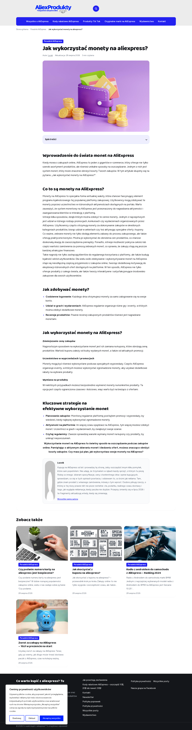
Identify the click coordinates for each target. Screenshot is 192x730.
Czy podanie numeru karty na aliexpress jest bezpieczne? (36, 571)
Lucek (50, 55)
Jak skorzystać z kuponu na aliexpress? (86, 571)
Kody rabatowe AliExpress (66, 21)
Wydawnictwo (146, 21)
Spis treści (50, 139)
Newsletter (88, 697)
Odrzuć (32, 718)
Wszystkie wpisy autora (67, 499)
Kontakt (162, 21)
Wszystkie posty (91, 710)
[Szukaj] (96, 8)
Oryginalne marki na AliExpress (120, 21)
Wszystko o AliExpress (37, 21)
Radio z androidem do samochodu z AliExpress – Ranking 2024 (147, 571)
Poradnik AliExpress (38, 29)
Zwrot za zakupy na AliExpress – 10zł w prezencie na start (37, 644)
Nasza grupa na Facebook (143, 688)
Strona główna (22, 29)
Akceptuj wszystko (52, 718)
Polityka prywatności (93, 706)
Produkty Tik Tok (91, 21)
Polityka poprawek (91, 701)
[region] (36, 704)
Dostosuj (17, 718)
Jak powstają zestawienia (95, 680)
